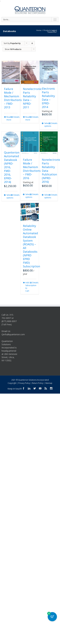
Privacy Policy (24, 383)
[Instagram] (51, 388)
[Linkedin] (29, 388)
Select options (46, 124)
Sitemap (48, 383)
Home (38, 30)
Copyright (12, 383)
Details (15, 117)
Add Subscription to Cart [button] (27, 286)
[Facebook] (23, 388)
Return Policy (37, 383)
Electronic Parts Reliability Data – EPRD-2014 (48, 98)
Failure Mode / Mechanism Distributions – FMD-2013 (13, 98)
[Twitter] (34, 388)
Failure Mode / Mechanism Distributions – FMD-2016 (32, 169)
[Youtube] (40, 388)
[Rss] (45, 388)
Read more (8, 118)
